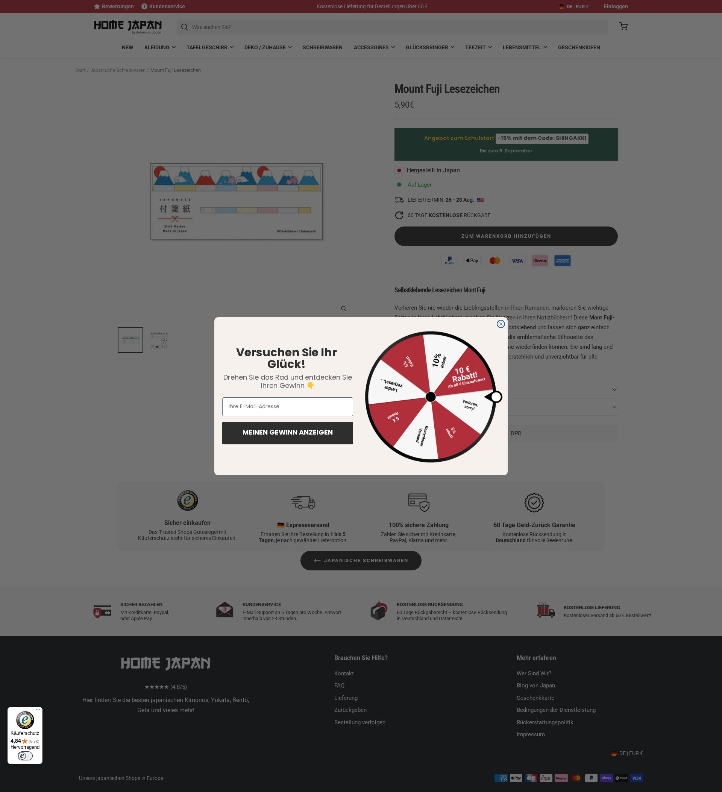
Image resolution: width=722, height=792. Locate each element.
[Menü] (37, 711)
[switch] (25, 755)
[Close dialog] (501, 324)
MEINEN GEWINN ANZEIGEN (288, 433)
